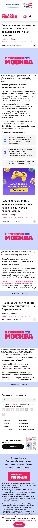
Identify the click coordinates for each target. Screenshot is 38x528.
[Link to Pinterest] (3, 414)
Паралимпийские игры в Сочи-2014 (20, 42)
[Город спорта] (25, 16)
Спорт (18, 45)
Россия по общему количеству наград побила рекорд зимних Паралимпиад (17, 282)
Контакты (9, 467)
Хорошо (19, 525)
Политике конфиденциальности (24, 520)
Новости (7, 420)
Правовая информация (23, 467)
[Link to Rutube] (31, 409)
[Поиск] (30, 16)
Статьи (6, 423)
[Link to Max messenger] (3, 409)
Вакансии (20, 464)
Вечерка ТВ (23, 420)
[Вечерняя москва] (19, 476)
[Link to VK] (8, 409)
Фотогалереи (8, 429)
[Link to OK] (12, 409)
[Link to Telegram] (22, 409)
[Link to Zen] (17, 409)
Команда (29, 464)
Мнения (6, 426)
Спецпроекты (23, 426)
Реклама (22, 458)
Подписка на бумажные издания (18, 461)
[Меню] (34, 16)
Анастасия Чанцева (10, 39)
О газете (14, 458)
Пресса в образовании (26, 429)
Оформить (13, 446)
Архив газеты (23, 423)
